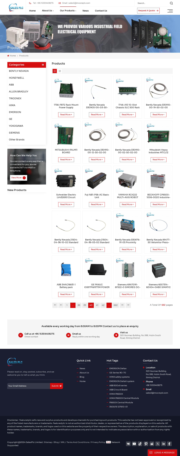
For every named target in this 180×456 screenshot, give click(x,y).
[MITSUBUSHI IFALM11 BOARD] (66, 135)
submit (55, 386)
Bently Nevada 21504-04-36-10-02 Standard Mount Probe (66, 241)
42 (103, 305)
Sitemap (48, 442)
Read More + (66, 114)
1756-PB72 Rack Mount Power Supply (66, 106)
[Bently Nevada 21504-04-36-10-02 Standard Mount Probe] (66, 225)
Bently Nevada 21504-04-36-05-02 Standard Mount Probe (96, 241)
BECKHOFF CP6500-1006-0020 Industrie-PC (158, 196)
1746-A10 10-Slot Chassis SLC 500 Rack (128, 106)
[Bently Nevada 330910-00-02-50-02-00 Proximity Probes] (127, 135)
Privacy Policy (98, 442)
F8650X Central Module (121, 402)
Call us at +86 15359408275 (39, 333)
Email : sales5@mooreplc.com (76, 3)
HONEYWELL (16, 78)
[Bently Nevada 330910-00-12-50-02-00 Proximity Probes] (97, 135)
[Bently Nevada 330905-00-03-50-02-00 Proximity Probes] (97, 90)
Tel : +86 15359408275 (43, 3)
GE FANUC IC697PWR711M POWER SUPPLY (97, 286)
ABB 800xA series (118, 385)
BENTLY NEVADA (19, 71)
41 (97, 305)
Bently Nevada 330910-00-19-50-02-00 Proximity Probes (158, 106)
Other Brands (16, 139)
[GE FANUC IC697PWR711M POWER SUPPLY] (97, 270)
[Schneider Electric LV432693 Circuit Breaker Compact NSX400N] (66, 180)
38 (78, 305)
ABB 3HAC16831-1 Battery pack (66, 286)
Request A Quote (146, 10)
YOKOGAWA (16, 126)
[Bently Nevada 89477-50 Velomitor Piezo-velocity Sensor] (158, 225)
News (85, 10)
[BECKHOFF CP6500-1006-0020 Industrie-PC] (158, 180)
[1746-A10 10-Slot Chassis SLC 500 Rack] (127, 90)
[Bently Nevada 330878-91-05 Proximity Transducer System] (127, 225)
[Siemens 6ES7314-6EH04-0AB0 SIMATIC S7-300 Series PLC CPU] (158, 270)
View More (16, 177)
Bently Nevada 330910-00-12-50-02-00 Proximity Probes (96, 151)
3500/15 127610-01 (118, 406)
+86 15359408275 (154, 385)
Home (32, 10)
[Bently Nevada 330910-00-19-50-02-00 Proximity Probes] (158, 90)
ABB (11, 84)
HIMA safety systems (119, 377)
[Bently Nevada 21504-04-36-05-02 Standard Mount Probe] (97, 225)
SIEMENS (14, 132)
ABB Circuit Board (118, 389)
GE (10, 119)
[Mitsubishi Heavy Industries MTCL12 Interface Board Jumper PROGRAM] (158, 135)
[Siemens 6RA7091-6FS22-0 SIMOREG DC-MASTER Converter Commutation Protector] (127, 270)
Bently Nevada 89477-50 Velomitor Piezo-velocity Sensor (158, 241)
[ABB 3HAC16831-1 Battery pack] (66, 270)
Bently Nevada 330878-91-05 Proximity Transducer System (127, 241)
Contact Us (101, 10)
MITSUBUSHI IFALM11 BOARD (66, 151)
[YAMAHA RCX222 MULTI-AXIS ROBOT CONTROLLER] (127, 180)
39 (84, 305)
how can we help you (23, 155)
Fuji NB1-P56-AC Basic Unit (97, 196)
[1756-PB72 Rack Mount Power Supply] (66, 90)
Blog (82, 377)
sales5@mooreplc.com (157, 393)
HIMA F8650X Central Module (124, 398)
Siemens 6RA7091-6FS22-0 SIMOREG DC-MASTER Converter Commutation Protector (127, 286)
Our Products (67, 10)
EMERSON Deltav (118, 368)
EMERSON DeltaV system (121, 381)
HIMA (12, 105)
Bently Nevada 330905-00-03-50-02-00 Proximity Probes (97, 106)
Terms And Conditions (78, 442)
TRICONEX (15, 98)
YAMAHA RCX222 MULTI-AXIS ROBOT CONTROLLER (127, 196)
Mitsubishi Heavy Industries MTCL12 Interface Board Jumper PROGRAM (158, 151)
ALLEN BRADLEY (18, 91)
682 (116, 305)
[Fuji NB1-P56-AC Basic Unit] (97, 180)
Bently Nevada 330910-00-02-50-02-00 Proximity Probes (127, 151)
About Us (47, 10)
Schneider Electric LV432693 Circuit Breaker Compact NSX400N (66, 196)
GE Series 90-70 (117, 372)
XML (63, 442)
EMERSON (15, 112)
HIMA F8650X (116, 394)
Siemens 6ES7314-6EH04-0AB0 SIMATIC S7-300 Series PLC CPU (158, 286)
